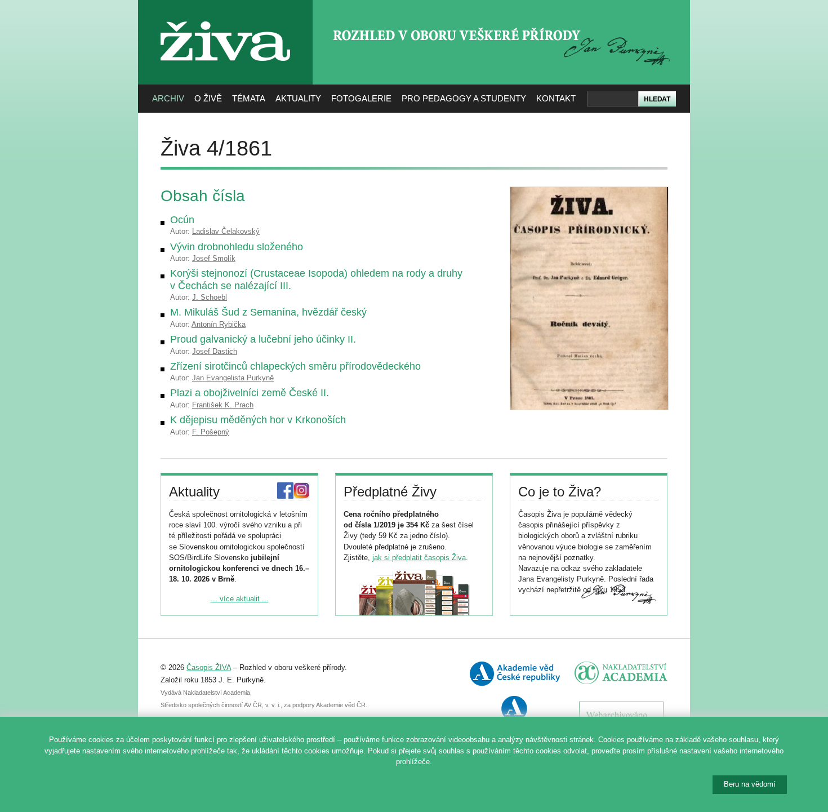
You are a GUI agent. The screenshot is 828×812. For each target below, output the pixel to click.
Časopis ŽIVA (208, 667)
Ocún (182, 219)
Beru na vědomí (750, 784)
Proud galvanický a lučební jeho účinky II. (263, 339)
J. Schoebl (209, 297)
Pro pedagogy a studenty (464, 98)
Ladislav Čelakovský (226, 231)
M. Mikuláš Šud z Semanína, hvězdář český (268, 312)
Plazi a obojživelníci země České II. (249, 392)
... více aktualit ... (240, 598)
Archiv (168, 98)
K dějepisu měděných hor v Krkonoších (258, 419)
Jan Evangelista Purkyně (233, 378)
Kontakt (556, 98)
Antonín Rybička (219, 324)
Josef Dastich (214, 351)
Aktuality (298, 98)
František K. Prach (222, 405)
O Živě (208, 98)
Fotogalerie (361, 98)
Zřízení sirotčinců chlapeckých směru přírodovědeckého (295, 366)
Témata (248, 98)
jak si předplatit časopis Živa (419, 557)
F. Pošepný (210, 432)
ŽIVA (225, 17)
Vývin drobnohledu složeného (236, 246)
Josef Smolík (213, 258)
